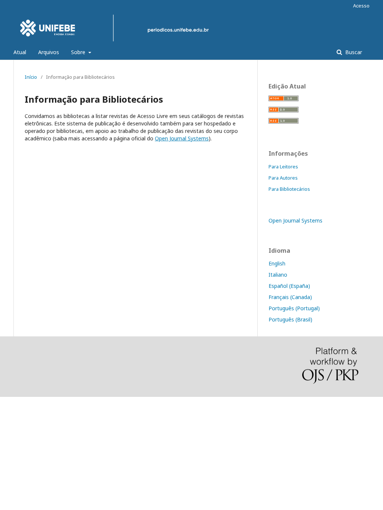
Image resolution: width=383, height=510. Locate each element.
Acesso (361, 5)
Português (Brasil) (290, 319)
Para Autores (283, 177)
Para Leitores (283, 166)
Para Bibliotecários (289, 189)
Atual (19, 52)
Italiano (278, 274)
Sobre (79, 52)
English (277, 263)
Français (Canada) (290, 297)
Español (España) (289, 285)
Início (31, 77)
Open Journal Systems (182, 138)
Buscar (353, 52)
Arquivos (48, 52)
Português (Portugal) (294, 308)
